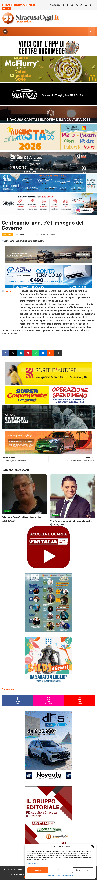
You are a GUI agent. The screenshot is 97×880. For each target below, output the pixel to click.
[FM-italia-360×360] (48, 547)
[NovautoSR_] (48, 746)
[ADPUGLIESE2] (48, 442)
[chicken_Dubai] (48, 68)
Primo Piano (7, 234)
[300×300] (48, 660)
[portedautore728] (48, 373)
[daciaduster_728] (48, 254)
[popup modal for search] (91, 31)
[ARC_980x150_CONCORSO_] (48, 47)
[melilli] (48, 602)
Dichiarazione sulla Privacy (64, 875)
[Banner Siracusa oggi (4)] (48, 162)
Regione (69, 505)
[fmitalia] (48, 183)
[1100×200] (48, 114)
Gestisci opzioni (83, 870)
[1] (48, 821)
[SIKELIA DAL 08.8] (48, 203)
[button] (92, 847)
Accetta (38, 870)
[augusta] (48, 137)
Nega (60, 870)
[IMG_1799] (48, 394)
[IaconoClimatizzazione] (48, 276)
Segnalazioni (8, 5)
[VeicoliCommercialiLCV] (48, 93)
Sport (7, 515)
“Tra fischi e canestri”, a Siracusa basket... (22, 521)
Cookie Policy (51, 875)
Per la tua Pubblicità (25, 5)
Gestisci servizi (33, 863)
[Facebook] (63, 5)
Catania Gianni (25, 234)
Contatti (6, 8)
